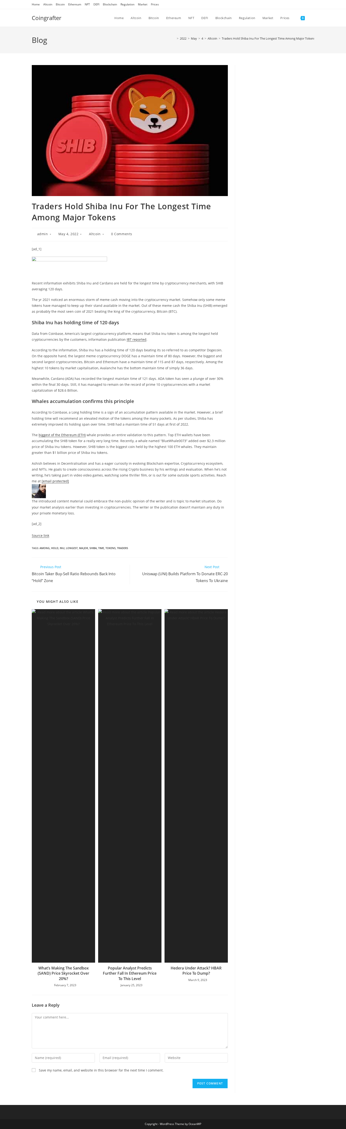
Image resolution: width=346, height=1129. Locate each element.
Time (101, 548)
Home (36, 4)
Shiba (93, 548)
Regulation (127, 4)
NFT (87, 4)
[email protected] (55, 481)
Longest (72, 548)
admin (42, 234)
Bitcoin (60, 4)
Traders (122, 548)
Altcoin (47, 4)
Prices (155, 4)
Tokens (110, 548)
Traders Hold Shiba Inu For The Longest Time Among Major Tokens (268, 38)
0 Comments (121, 234)
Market (142, 4)
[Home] (174, 38)
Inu (62, 548)
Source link (40, 535)
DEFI (96, 4)
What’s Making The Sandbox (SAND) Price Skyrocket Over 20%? (63, 973)
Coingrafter (46, 18)
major (83, 548)
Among (45, 548)
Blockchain (110, 4)
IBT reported (136, 339)
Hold (54, 548)
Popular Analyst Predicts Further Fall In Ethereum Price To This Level (130, 973)
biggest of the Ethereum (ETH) (62, 435)
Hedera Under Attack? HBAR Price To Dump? (196, 970)
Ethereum (74, 4)
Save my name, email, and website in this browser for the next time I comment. (101, 1070)
